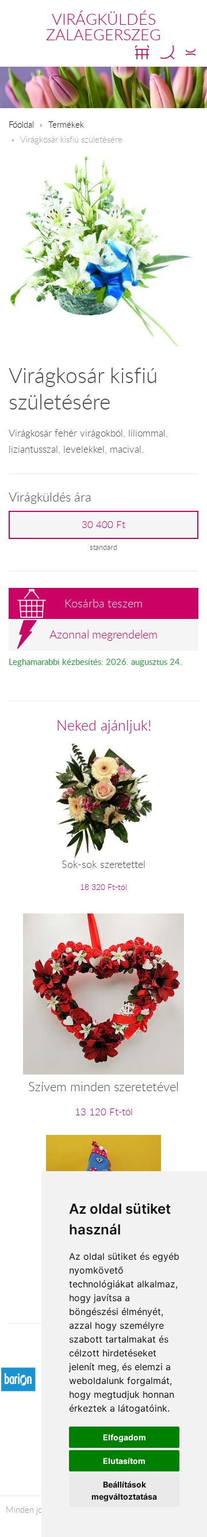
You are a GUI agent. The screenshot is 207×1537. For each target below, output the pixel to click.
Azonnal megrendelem (103, 634)
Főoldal (21, 124)
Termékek (66, 124)
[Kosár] (142, 52)
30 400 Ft (103, 524)
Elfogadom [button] (124, 1437)
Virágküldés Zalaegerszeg (103, 27)
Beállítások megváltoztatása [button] (124, 1490)
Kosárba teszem (103, 603)
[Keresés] (167, 52)
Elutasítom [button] (124, 1461)
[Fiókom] (190, 52)
